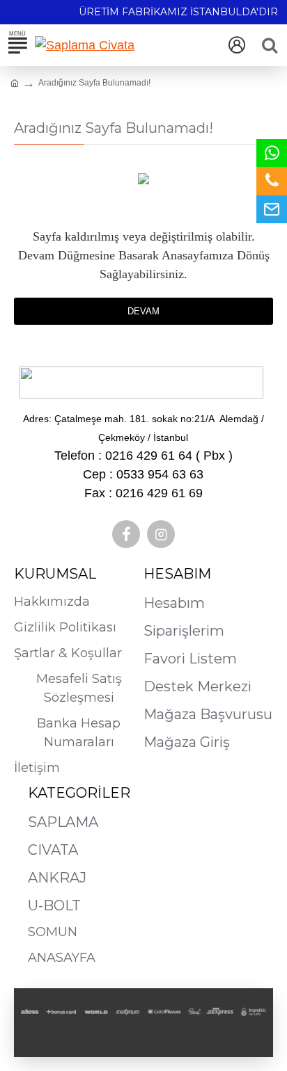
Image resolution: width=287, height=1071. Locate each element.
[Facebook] (126, 534)
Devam (143, 311)
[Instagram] (161, 534)
